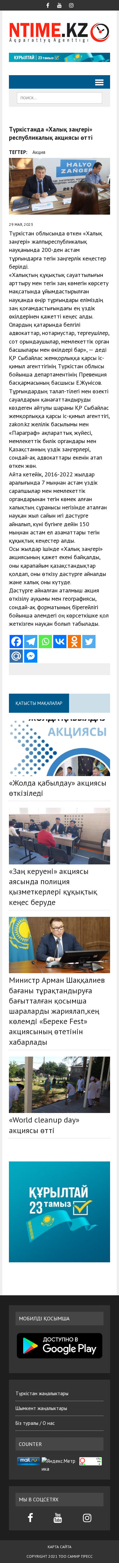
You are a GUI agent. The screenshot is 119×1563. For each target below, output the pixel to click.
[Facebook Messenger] (30, 656)
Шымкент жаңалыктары (41, 1408)
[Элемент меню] (47, 4)
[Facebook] (16, 641)
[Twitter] (89, 641)
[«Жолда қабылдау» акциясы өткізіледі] (59, 747)
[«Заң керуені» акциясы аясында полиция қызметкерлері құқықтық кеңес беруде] (59, 836)
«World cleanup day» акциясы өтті (44, 1125)
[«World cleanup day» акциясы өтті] (59, 1085)
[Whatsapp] (45, 641)
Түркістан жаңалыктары (42, 1393)
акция (38, 152)
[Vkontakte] (59, 641)
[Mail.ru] (16, 656)
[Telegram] (30, 641)
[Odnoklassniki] (74, 641)
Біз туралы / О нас (35, 1423)
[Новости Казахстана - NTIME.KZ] (59, 31)
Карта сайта (59, 1546)
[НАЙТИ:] (59, 97)
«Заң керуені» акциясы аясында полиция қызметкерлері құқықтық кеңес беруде (53, 886)
